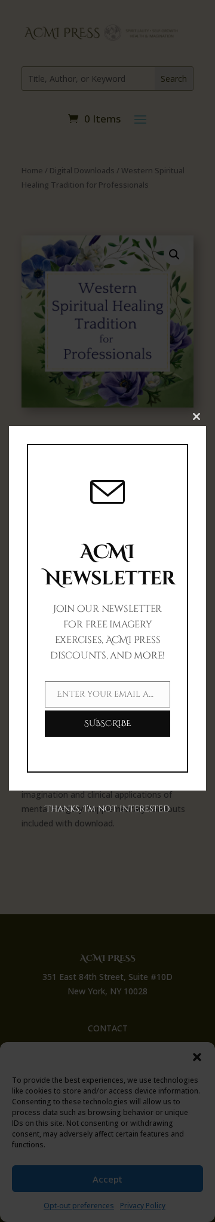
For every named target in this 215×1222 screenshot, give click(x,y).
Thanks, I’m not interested (107, 808)
